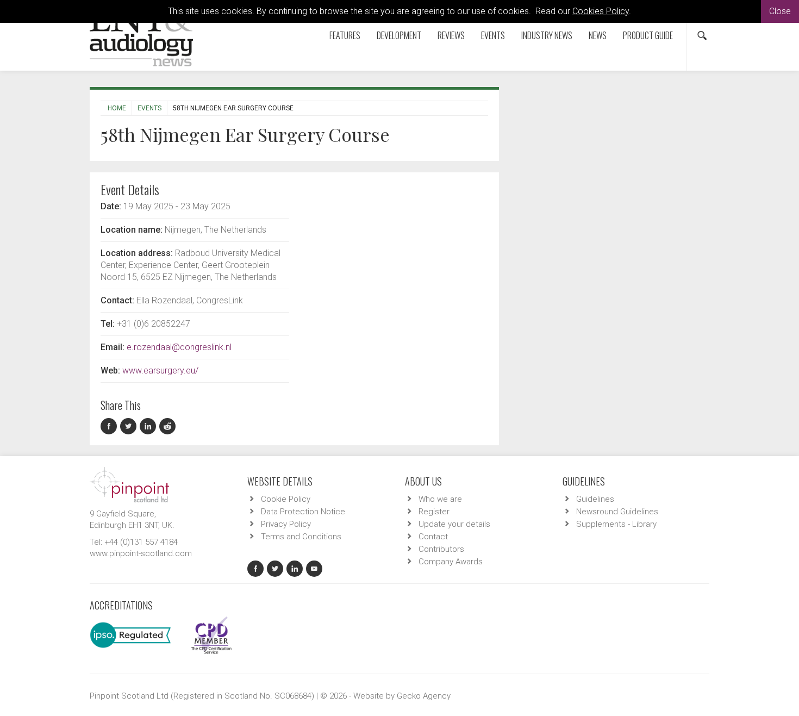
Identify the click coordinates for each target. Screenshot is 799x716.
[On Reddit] (168, 426)
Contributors (441, 549)
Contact (433, 536)
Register (434, 511)
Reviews (451, 35)
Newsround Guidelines (617, 511)
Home (117, 108)
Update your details (454, 524)
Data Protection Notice (303, 511)
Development (399, 35)
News (598, 35)
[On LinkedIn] (149, 426)
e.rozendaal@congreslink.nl (179, 347)
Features (344, 35)
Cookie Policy (285, 499)
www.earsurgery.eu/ (160, 370)
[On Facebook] (110, 426)
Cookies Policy (600, 11)
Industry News (546, 35)
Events (493, 35)
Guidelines (595, 499)
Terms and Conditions (301, 536)
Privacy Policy (286, 524)
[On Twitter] (130, 426)
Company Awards (451, 561)
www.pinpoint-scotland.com (141, 553)
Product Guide (648, 35)
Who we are (440, 499)
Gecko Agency (424, 696)
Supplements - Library (616, 524)
